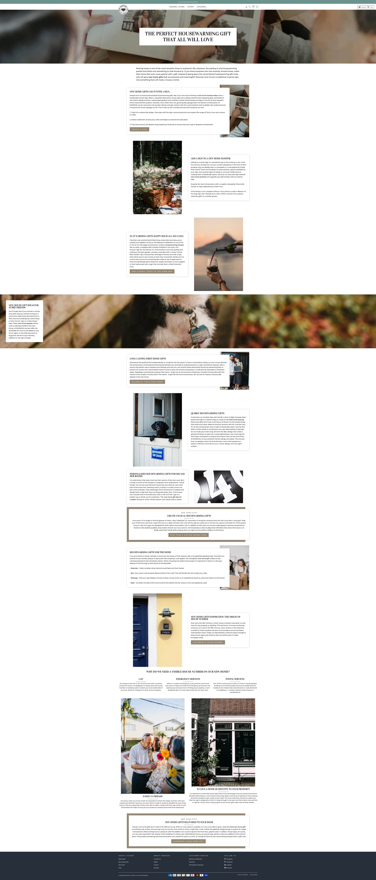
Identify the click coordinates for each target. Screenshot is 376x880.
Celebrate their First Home (147, 382)
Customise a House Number (208, 642)
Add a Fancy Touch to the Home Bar (152, 271)
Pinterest (229, 868)
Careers (156, 865)
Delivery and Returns (195, 859)
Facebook (229, 862)
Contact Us (157, 859)
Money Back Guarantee (196, 865)
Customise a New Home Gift (188, 841)
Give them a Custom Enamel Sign (188, 535)
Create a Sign (139, 129)
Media (156, 862)
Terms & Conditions (243, 874)
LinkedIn (229, 865)
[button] (366, 7)
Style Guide (121, 859)
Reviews (156, 868)
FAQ (119, 868)
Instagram (229, 859)
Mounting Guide (123, 862)
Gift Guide (121, 865)
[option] (188, 2)
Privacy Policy (254, 874)
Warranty (192, 862)
